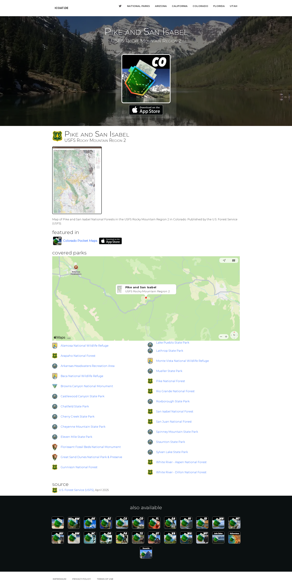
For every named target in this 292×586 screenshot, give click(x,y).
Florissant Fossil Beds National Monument (91, 447)
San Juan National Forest (174, 421)
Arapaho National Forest (78, 355)
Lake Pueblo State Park (172, 342)
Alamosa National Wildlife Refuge (84, 345)
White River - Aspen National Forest (181, 462)
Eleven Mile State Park (76, 436)
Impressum (59, 579)
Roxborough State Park (173, 401)
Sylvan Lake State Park (172, 452)
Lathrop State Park (169, 350)
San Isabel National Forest (174, 411)
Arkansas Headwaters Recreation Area (88, 366)
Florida (219, 6)
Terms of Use (105, 579)
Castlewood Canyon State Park (82, 396)
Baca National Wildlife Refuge (82, 376)
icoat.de (61, 8)
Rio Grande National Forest (175, 391)
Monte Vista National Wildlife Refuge (182, 360)
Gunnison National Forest (79, 467)
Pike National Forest (170, 381)
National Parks (138, 6)
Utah (233, 6)
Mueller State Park (169, 371)
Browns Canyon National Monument (87, 386)
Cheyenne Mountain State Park (83, 426)
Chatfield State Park (75, 406)
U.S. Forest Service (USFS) (76, 490)
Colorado (200, 6)
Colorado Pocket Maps (80, 241)
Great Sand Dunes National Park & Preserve (91, 457)
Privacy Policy (81, 579)
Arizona (161, 6)
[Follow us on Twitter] (120, 6)
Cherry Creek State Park (77, 416)
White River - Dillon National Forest (181, 472)
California (180, 6)
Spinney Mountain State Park (177, 431)
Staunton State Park (170, 442)
